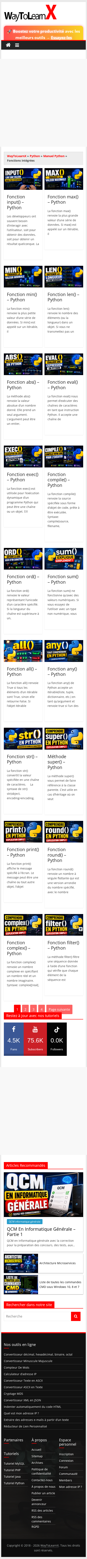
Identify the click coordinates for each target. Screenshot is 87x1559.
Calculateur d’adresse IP (20, 1374)
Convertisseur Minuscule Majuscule (28, 1361)
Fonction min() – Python (22, 297)
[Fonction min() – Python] (23, 268)
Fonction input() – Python (16, 201)
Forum (63, 1467)
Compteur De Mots (16, 1367)
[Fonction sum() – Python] (64, 550)
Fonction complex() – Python (18, 947)
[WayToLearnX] (8, 45)
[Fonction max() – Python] (64, 170)
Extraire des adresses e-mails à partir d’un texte (36, 1420)
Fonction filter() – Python (63, 945)
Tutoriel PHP (12, 1470)
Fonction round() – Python (57, 854)
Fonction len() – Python (63, 297)
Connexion (66, 1461)
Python (35, 156)
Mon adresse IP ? (70, 1487)
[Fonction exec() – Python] (23, 448)
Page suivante (59, 1009)
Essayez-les (61, 37)
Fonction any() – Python (62, 671)
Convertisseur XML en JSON (22, 1400)
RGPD (35, 1527)
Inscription (66, 1454)
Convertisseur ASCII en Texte (23, 1387)
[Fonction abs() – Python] (23, 356)
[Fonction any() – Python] (64, 642)
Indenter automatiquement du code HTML (32, 1407)
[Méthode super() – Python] (64, 730)
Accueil (36, 1450)
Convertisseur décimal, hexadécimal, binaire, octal (38, 1354)
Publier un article (43, 1493)
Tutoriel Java (12, 1477)
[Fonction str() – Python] (23, 730)
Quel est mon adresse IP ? (21, 1413)
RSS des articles (42, 1510)
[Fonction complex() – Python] (23, 916)
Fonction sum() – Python (63, 579)
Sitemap (37, 1456)
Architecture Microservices (57, 1263)
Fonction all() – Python (22, 671)
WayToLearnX (16, 156)
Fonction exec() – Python (22, 477)
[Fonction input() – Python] (23, 170)
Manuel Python (54, 156)
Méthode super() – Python (57, 761)
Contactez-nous (42, 1480)
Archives (37, 1463)
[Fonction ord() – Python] (23, 550)
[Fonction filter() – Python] (64, 916)
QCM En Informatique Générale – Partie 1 (41, 1231)
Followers (57, 1044)
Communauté (68, 1474)
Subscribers (35, 1044)
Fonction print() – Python (23, 852)
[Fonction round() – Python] (64, 823)
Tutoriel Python (14, 1483)
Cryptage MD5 (13, 1394)
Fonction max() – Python (63, 199)
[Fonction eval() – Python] (64, 356)
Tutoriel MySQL (14, 1463)
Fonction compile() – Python (59, 479)
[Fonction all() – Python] (23, 642)
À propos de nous (43, 1487)
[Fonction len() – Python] (64, 268)
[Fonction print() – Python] (23, 823)
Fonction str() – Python (22, 759)
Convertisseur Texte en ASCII (23, 1380)
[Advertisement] (43, 103)
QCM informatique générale (24, 1221)
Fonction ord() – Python (23, 579)
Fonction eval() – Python (63, 384)
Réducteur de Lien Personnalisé (25, 1426)
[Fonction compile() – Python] (64, 448)
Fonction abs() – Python (23, 384)
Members (65, 1480)
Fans (13, 1044)
